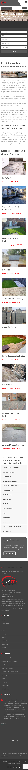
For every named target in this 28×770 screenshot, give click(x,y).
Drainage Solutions (8, 508)
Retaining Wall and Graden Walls (12, 526)
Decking (4, 634)
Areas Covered (5, 623)
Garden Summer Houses (10, 481)
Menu (24, 8)
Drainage (4, 647)
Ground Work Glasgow (7, 668)
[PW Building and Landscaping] (9, 582)
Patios (3, 630)
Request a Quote (6, 8)
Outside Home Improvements (11, 467)
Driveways (4, 627)
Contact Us (5, 682)
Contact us (9, 553)
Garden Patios (7, 476)
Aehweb (9, 763)
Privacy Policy (5, 685)
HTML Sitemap (5, 689)
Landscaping (5, 644)
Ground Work (6, 522)
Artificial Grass (7, 499)
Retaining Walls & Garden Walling (10, 671)
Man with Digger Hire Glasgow (9, 661)
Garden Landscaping (8, 504)
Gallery (3, 678)
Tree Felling (6, 517)
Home (3, 620)
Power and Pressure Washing (11, 485)
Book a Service (7, 531)
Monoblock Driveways (9, 472)
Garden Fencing (7, 495)
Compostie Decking (8, 490)
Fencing (4, 637)
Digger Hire (6, 513)
